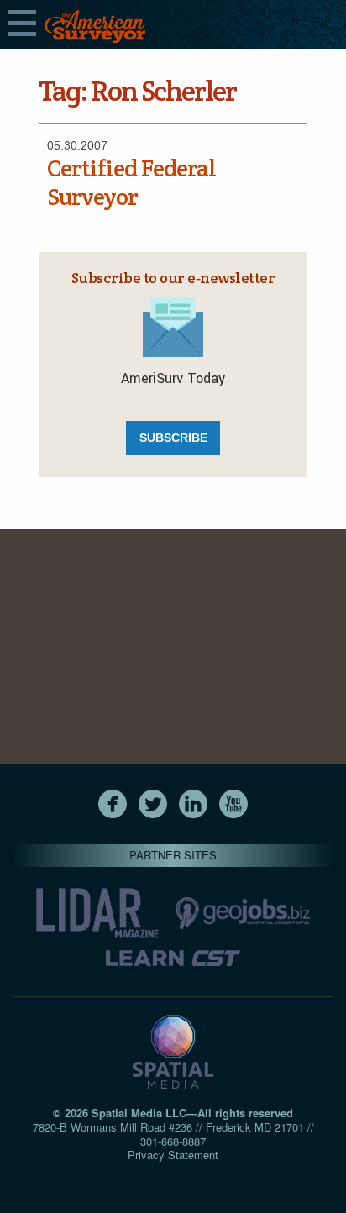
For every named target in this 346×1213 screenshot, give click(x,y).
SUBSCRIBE (173, 437)
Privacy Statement (173, 1155)
